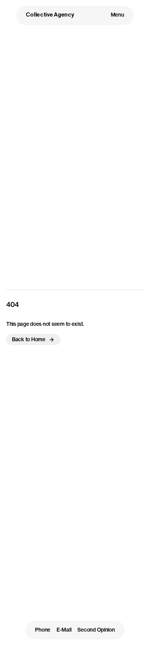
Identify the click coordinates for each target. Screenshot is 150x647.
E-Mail (64, 630)
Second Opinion (96, 630)
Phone (42, 630)
